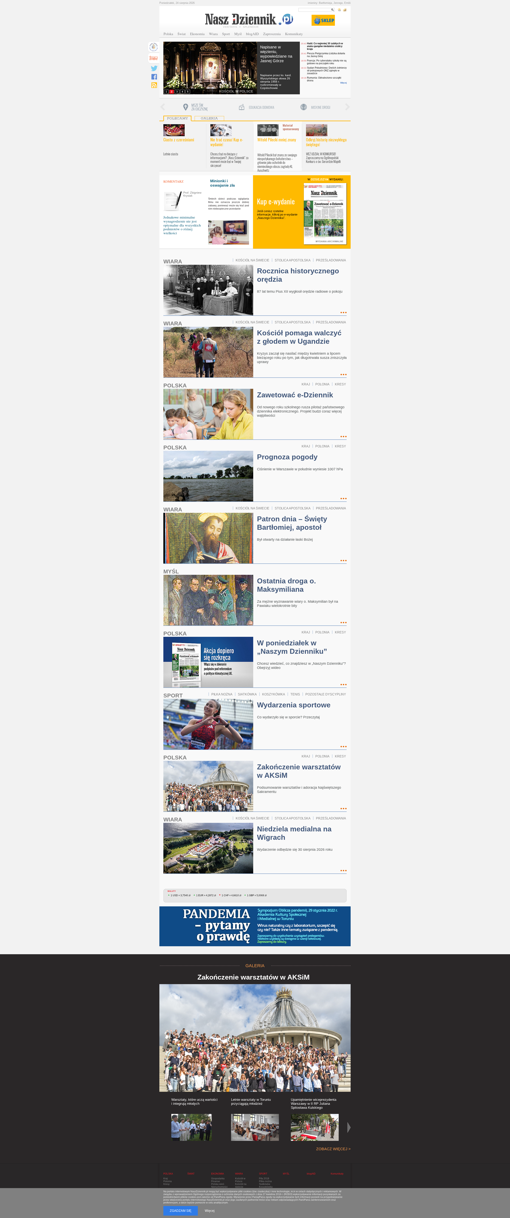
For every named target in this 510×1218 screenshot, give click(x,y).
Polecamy (177, 118)
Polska (168, 33)
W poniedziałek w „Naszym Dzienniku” (292, 647)
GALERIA (255, 965)
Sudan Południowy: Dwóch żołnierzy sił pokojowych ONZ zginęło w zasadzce (327, 70)
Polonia (167, 1181)
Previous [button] (162, 107)
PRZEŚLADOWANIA (331, 260)
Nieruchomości (219, 1187)
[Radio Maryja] (153, 47)
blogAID (252, 33)
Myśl (238, 33)
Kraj (165, 1178)
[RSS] (154, 85)
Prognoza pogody (287, 457)
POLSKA (175, 385)
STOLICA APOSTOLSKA (293, 260)
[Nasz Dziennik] (249, 20)
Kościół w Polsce (240, 1180)
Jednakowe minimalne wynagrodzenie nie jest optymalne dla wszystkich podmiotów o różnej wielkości (182, 225)
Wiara (213, 33)
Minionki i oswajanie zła (222, 183)
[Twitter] (154, 68)
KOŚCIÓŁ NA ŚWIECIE (252, 260)
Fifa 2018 (264, 1178)
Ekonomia (197, 33)
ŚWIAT (190, 1173)
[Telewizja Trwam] (153, 58)
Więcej (343, 83)
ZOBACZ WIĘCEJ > (333, 1149)
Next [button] (348, 107)
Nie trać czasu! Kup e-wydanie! (226, 142)
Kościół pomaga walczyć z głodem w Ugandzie (299, 337)
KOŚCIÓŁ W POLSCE (236, 91)
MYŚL (171, 571)
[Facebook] (154, 77)
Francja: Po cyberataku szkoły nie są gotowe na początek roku (326, 62)
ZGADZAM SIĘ (180, 1210)
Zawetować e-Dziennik (295, 395)
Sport (226, 33)
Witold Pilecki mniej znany (276, 140)
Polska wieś (217, 1184)
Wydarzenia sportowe (294, 705)
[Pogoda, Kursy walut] (342, 10)
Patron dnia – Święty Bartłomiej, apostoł (292, 523)
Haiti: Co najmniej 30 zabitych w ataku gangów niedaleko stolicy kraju (325, 46)
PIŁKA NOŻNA (221, 694)
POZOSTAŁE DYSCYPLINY (325, 694)
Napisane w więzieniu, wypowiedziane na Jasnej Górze (276, 54)
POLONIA (322, 384)
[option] (195, 107)
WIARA (172, 261)
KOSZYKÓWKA (273, 694)
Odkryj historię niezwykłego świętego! (326, 142)
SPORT (173, 695)
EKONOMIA (217, 1173)
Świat (182, 33)
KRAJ (306, 384)
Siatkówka (264, 1184)
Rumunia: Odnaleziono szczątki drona (324, 79)
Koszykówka (266, 1187)
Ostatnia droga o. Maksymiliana (286, 585)
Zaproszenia (272, 33)
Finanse (215, 1181)
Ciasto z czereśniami (178, 140)
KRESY (340, 384)
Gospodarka (218, 1178)
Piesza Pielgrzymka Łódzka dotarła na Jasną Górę (326, 55)
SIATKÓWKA (247, 694)
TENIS (295, 694)
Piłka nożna (265, 1181)
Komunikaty (294, 33)
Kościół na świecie (240, 1185)
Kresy (166, 1184)
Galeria (209, 118)
